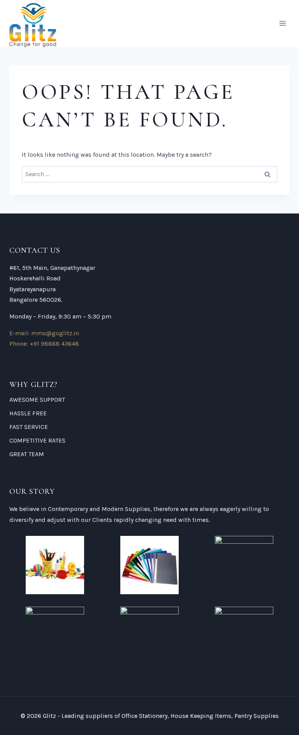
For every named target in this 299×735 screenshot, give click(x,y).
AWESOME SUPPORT (37, 399)
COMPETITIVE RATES (37, 440)
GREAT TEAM (26, 454)
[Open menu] (282, 24)
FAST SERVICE (28, 426)
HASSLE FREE (28, 413)
